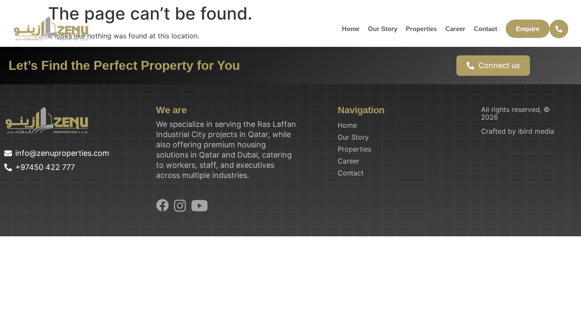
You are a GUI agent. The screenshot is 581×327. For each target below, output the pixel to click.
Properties (421, 28)
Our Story (382, 28)
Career (455, 28)
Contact (485, 28)
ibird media (536, 131)
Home (350, 28)
